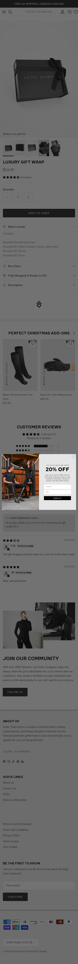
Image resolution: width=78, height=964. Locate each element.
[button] (57, 498)
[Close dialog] (73, 456)
